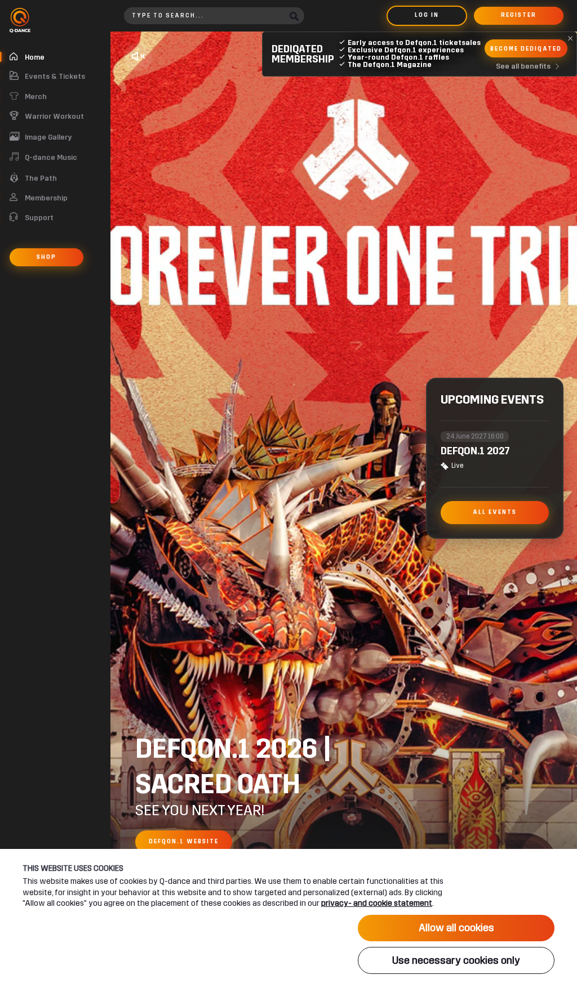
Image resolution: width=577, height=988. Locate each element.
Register (518, 15)
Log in (427, 15)
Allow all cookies (456, 928)
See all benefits (523, 66)
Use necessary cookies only (456, 960)
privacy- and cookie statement (376, 903)
